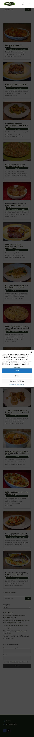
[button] (31, 352)
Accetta (17, 371)
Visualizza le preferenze (17, 381)
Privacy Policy (20, 384)
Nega (17, 376)
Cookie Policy (12, 384)
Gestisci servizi (16, 367)
